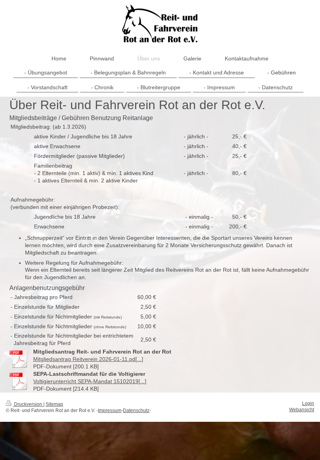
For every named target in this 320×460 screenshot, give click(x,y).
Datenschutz (136, 410)
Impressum (109, 410)
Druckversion (28, 404)
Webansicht (301, 409)
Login (308, 403)
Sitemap (54, 404)
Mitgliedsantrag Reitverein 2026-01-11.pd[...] (88, 359)
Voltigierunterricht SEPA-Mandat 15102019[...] (89, 381)
